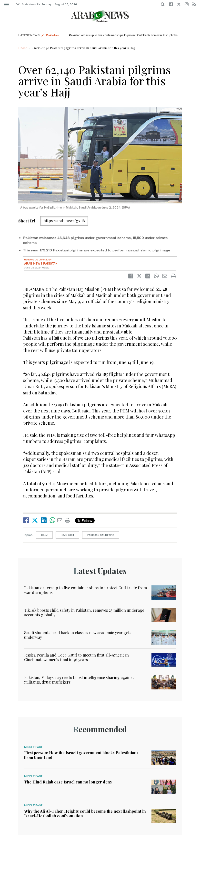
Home (22, 48)
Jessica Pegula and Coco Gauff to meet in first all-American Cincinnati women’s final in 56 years (76, 657)
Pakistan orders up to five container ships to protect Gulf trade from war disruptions (123, 35)
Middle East (33, 747)
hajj (44, 535)
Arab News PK (30, 4)
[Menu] (6, 4)
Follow (86, 520)
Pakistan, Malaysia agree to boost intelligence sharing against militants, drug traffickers (79, 680)
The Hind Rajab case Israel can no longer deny (68, 781)
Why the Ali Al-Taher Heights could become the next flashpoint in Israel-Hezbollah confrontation (85, 813)
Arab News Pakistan (41, 263)
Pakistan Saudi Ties (100, 535)
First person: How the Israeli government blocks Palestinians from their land (81, 755)
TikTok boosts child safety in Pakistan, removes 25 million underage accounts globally (84, 612)
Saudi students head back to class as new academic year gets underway (77, 635)
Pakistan (52, 35)
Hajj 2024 (67, 535)
